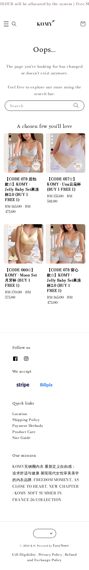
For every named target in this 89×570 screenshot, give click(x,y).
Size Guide (21, 437)
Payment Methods (27, 425)
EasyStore (61, 545)
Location (19, 414)
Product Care (23, 432)
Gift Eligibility (24, 554)
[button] (6, 23)
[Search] (76, 105)
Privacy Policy (50, 554)
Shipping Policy (26, 419)
